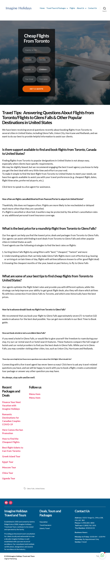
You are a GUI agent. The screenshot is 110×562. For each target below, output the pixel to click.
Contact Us (92, 8)
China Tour (7, 472)
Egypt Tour (7, 461)
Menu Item (34, 394)
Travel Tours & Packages (56, 8)
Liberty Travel (45, 528)
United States (40, 488)
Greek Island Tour (11, 456)
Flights (72, 8)
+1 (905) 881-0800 (87, 523)
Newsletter (44, 522)
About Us (80, 8)
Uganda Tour (8, 478)
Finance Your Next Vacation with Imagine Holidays (11, 405)
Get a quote (36, 89)
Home (42, 8)
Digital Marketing (10, 559)
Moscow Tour (9, 467)
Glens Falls (30, 488)
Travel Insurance (45, 525)
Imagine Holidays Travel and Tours (22, 556)
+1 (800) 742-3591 (89, 525)
